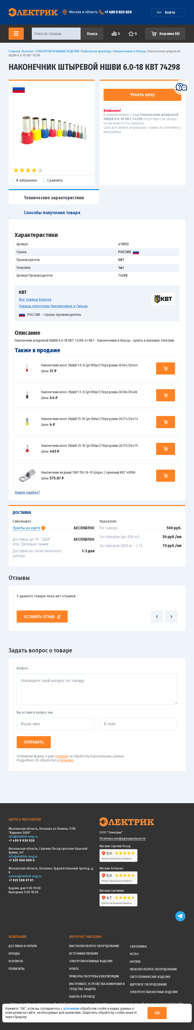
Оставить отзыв (39, 616)
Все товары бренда (35, 299)
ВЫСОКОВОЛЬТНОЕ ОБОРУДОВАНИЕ (94, 946)
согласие (61, 756)
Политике (66, 760)
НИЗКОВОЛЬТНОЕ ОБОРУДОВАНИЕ (153, 969)
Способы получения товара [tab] (52, 212)
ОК (157, 1013)
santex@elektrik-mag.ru (25, 876)
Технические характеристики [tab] (54, 198)
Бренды (14, 953)
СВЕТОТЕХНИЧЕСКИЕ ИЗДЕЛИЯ (150, 977)
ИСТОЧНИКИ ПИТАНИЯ (83, 953)
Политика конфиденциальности (123, 838)
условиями (71, 1008)
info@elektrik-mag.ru (23, 836)
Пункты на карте (26, 527)
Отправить (34, 742)
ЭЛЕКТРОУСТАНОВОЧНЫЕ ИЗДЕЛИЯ (154, 992)
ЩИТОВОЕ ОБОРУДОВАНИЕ (148, 984)
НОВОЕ (74, 969)
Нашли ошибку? (27, 492)
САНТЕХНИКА (138, 946)
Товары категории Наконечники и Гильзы (53, 306)
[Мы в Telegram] (180, 920)
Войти (170, 12)
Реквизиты (17, 969)
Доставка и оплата (23, 946)
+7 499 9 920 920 (118, 12)
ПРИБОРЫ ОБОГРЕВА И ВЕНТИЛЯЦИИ (94, 976)
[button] (157, 616)
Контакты (16, 961)
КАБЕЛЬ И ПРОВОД (82, 996)
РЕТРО (134, 954)
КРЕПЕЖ (135, 961)
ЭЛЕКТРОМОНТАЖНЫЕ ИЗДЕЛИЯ (90, 961)
